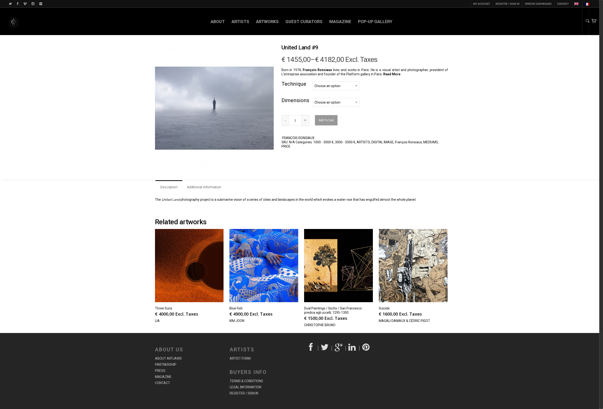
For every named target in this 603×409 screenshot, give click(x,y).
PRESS (160, 371)
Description (169, 187)
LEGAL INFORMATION (245, 387)
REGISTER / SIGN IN (507, 3)
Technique (293, 84)
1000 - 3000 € (323, 142)
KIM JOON (236, 321)
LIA (157, 321)
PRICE (285, 146)
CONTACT (563, 3)
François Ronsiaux (408, 142)
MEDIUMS (430, 142)
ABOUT (218, 21)
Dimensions (295, 100)
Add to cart (326, 120)
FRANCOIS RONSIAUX (298, 138)
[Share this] (311, 348)
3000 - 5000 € (345, 142)
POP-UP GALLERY (375, 21)
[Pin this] (366, 348)
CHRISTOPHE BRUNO (319, 325)
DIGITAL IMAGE (382, 142)
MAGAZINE (340, 21)
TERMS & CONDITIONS (246, 381)
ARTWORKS (267, 21)
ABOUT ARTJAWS (168, 358)
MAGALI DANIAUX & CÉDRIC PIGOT (404, 321)
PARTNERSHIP (165, 364)
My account (481, 3)
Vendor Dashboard (538, 3)
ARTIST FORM (240, 358)
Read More (392, 74)
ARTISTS (240, 21)
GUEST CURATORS (303, 21)
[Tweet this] (325, 348)
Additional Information (204, 187)
